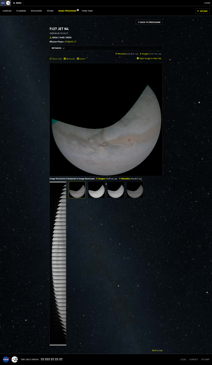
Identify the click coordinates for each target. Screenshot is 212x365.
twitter (82, 58)
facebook (70, 58)
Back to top (157, 350)
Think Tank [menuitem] (87, 11)
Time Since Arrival (30, 359)
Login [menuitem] (207, 3)
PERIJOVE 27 (70, 41)
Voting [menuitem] (50, 11)
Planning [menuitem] (21, 11)
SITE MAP (205, 359)
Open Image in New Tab (150, 58)
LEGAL (183, 359)
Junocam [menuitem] (6, 11)
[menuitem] (17, 3)
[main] (106, 182)
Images (151, 53)
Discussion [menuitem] (36, 11)
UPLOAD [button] (203, 11)
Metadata (56, 48)
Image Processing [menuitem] (67, 11)
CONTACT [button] (193, 359)
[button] (77, 11)
